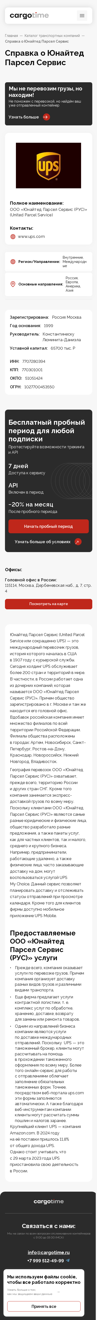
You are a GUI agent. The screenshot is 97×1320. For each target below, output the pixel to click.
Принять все (44, 1306)
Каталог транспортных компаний (52, 36)
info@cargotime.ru (49, 1252)
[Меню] (82, 15)
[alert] (48, 1293)
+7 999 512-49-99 (45, 1260)
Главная (11, 36)
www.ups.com (31, 236)
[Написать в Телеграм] (67, 1260)
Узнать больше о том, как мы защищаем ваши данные (29, 1292)
